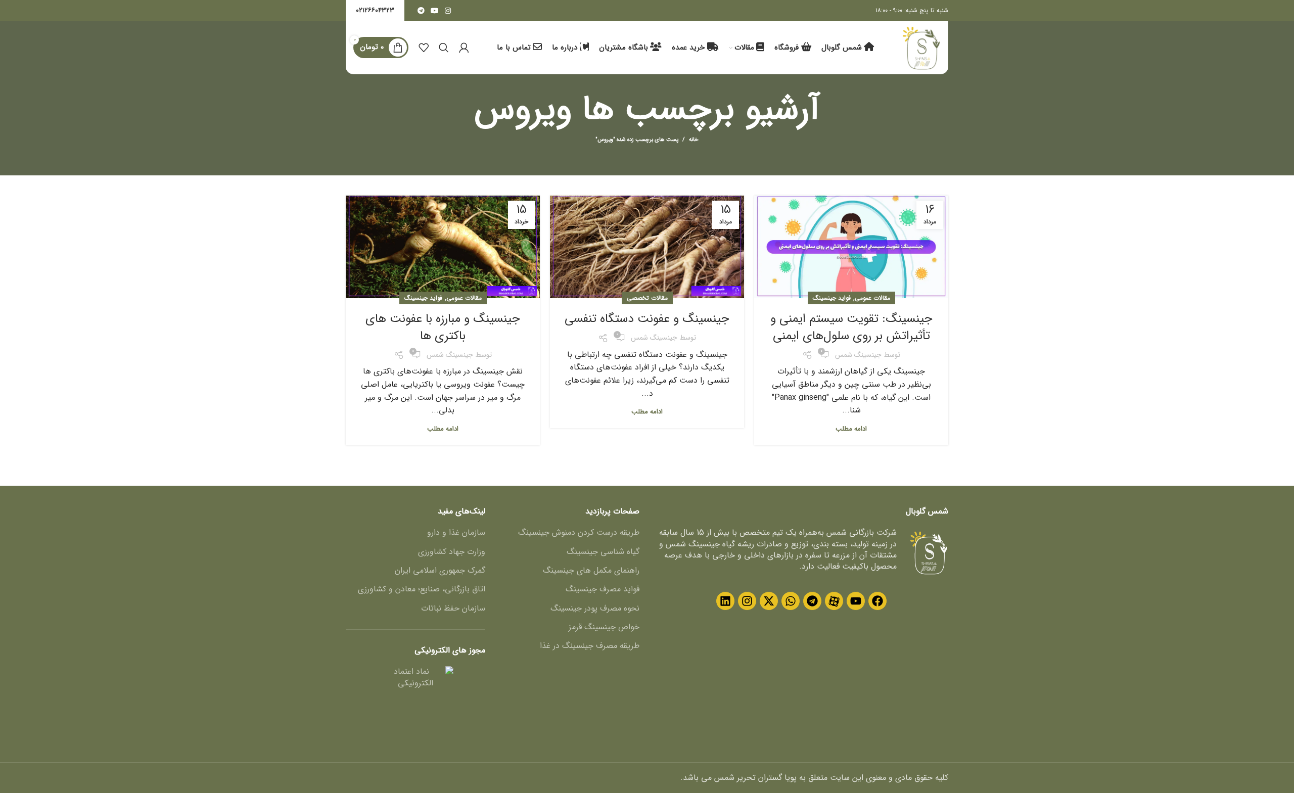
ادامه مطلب (851, 429)
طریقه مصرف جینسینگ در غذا (589, 645)
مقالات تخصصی (647, 298)
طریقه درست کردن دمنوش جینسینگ (578, 532)
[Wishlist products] (423, 47)
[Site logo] (921, 47)
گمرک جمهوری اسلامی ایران (440, 570)
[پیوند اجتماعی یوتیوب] (435, 10)
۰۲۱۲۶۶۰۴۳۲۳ (375, 10)
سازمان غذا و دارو (456, 532)
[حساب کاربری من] (464, 47)
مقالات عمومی (872, 298)
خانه (694, 140)
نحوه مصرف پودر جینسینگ (594, 608)
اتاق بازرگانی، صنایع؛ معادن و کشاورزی (421, 589)
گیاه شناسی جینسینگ (603, 551)
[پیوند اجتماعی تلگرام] (421, 10)
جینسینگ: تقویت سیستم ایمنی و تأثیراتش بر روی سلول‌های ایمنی (851, 327)
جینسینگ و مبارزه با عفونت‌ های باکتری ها (442, 327)
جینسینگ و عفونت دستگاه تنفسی (647, 319)
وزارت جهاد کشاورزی (451, 551)
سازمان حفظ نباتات (453, 608)
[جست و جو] (444, 47)
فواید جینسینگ (832, 298)
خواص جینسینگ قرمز (604, 627)
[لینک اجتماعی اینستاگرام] (448, 10)
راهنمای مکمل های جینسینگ (591, 570)
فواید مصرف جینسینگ (602, 589)
